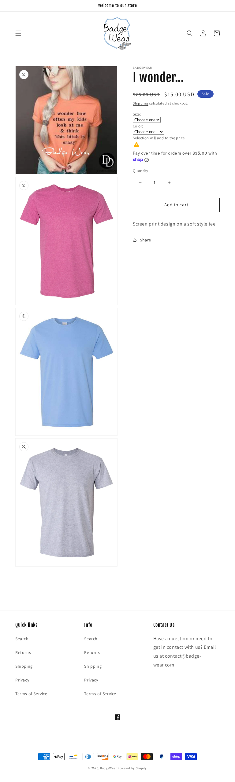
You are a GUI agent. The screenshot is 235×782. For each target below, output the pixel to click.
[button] (18, 33)
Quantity (140, 170)
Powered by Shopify (132, 768)
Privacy (22, 680)
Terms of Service (31, 693)
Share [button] (145, 240)
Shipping (140, 103)
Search (22, 638)
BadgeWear (108, 768)
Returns (23, 652)
